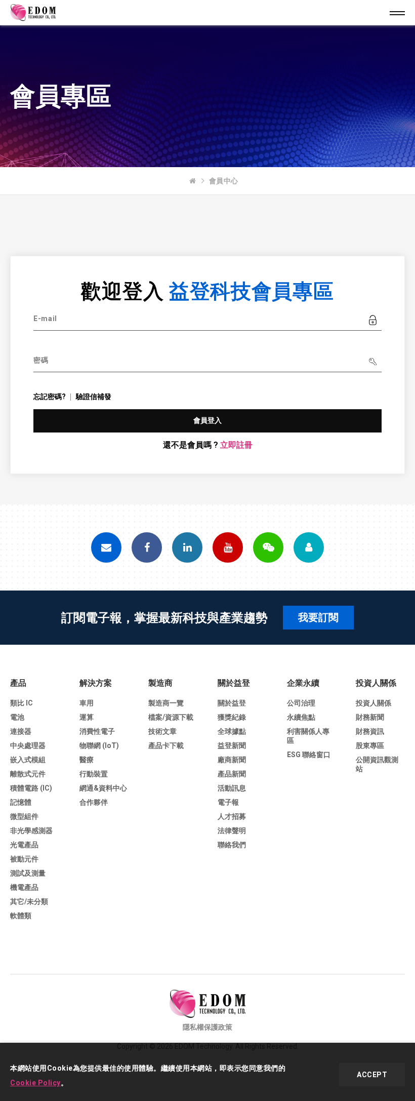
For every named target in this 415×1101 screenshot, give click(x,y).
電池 (17, 717)
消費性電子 (97, 731)
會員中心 (223, 180)
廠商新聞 (232, 760)
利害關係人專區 (308, 735)
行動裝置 (93, 774)
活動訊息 (232, 788)
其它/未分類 (29, 901)
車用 (86, 703)
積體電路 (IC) (31, 788)
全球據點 (232, 731)
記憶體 (20, 802)
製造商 (160, 683)
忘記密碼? (49, 396)
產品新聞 (232, 774)
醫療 (86, 760)
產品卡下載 (166, 745)
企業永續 (303, 683)
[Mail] (106, 547)
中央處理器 (28, 745)
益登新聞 (232, 745)
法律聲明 (232, 831)
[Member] (309, 547)
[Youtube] (228, 547)
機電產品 (24, 887)
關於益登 (234, 683)
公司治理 (301, 703)
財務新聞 (370, 717)
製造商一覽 (166, 703)
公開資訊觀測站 (377, 764)
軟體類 (20, 916)
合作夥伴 (93, 802)
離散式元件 (28, 774)
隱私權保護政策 (207, 1027)
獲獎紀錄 (232, 717)
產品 (18, 683)
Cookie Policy (35, 1083)
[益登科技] (192, 180)
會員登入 (207, 420)
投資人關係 (376, 683)
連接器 (20, 731)
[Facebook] (147, 547)
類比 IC (21, 703)
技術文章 (162, 731)
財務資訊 (370, 731)
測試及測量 (28, 873)
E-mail (45, 318)
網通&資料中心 (103, 788)
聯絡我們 (232, 845)
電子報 (228, 802)
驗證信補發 (93, 396)
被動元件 (24, 859)
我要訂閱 (318, 617)
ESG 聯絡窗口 (308, 755)
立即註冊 (236, 445)
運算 (86, 717)
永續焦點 (301, 717)
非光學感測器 (31, 831)
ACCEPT (372, 1075)
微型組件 (24, 816)
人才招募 (232, 816)
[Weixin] (268, 547)
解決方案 (95, 683)
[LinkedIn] (187, 547)
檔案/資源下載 (170, 717)
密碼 (40, 360)
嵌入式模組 (28, 760)
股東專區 (370, 745)
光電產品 (24, 845)
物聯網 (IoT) (99, 745)
